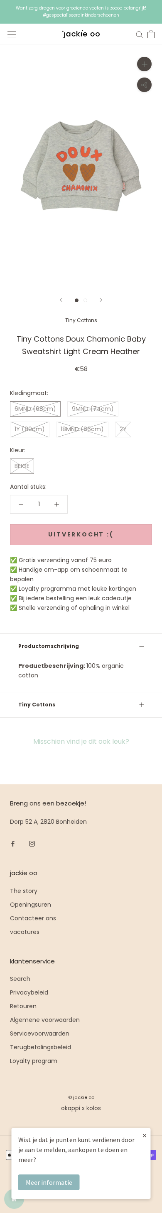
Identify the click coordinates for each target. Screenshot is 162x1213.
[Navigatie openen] (11, 34)
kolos (93, 1108)
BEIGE (22, 466)
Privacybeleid (29, 992)
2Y (123, 429)
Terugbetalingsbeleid (40, 1047)
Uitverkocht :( (80, 534)
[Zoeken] (139, 34)
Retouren (23, 1006)
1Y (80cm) (30, 429)
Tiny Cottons (81, 320)
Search (20, 979)
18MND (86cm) (82, 429)
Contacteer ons (33, 918)
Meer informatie (49, 1182)
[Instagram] (32, 843)
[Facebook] (13, 843)
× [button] (144, 1135)
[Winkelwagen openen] (151, 34)
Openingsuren (30, 904)
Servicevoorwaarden (39, 1033)
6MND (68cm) (35, 409)
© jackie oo (81, 1097)
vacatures (24, 932)
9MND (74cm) (93, 409)
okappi (70, 1108)
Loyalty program (33, 1061)
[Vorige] (61, 300)
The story (23, 891)
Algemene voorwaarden (45, 1020)
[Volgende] (101, 300)
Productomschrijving (48, 646)
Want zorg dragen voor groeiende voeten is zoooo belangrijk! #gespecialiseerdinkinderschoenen (81, 11)
